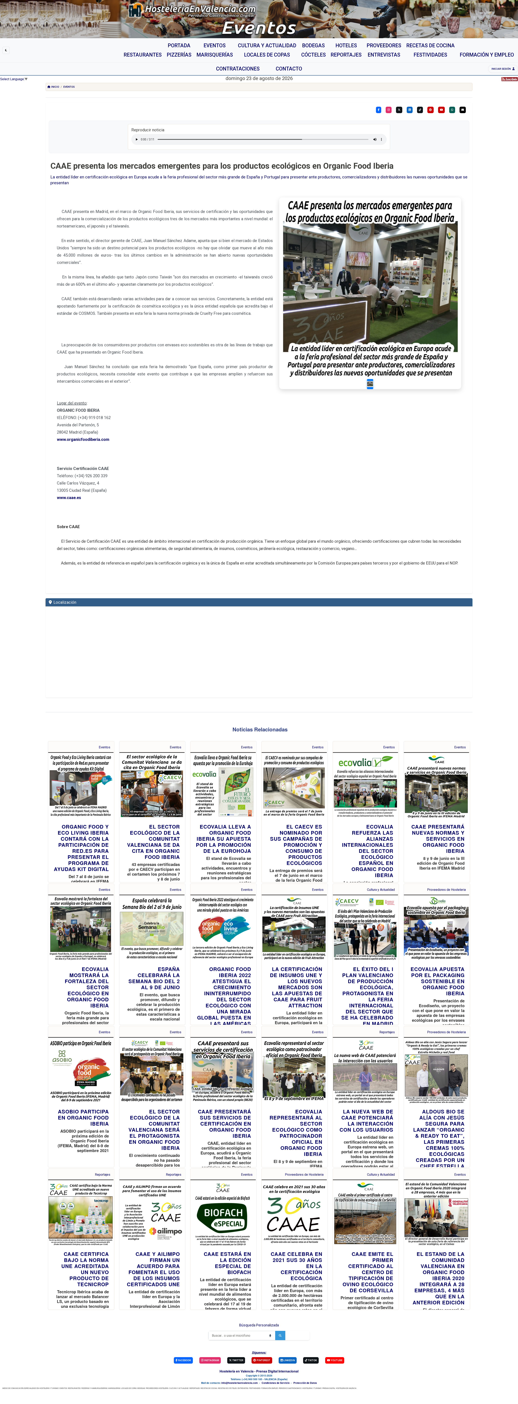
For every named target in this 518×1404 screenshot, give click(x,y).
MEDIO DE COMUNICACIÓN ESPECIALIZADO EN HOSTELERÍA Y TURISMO (30, 1388)
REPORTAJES (194, 1388)
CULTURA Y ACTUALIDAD (179, 1388)
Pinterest (263, 1360)
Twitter (237, 1360)
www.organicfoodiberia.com (83, 439)
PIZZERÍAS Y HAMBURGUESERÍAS (94, 1388)
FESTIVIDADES (254, 1388)
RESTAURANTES (74, 1388)
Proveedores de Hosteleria (446, 890)
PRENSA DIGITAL (328, 1388)
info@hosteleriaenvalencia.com (239, 1383)
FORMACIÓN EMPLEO (269, 1388)
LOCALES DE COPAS (129, 1388)
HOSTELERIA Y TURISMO (312, 1388)
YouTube (336, 1360)
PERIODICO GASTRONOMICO (290, 1388)
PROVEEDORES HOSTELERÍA (157, 1388)
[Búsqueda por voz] (270, 1335)
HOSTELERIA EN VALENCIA (346, 1388)
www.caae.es (69, 497)
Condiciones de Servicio (276, 1383)
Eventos (69, 86)
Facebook (184, 1360)
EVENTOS (63, 1388)
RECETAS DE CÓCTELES (227, 1388)
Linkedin (289, 1360)
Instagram (211, 1360)
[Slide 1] (370, 384)
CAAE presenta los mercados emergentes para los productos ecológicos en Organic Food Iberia (222, 166)
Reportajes (387, 1032)
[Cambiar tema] (6, 50)
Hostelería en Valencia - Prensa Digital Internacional (259, 1371)
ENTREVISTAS (243, 1388)
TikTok (312, 1360)
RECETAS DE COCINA (209, 1388)
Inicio (55, 86)
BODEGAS (141, 1388)
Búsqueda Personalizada (259, 1325)
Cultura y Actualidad (381, 890)
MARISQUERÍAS (114, 1388)
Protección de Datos (305, 1383)
